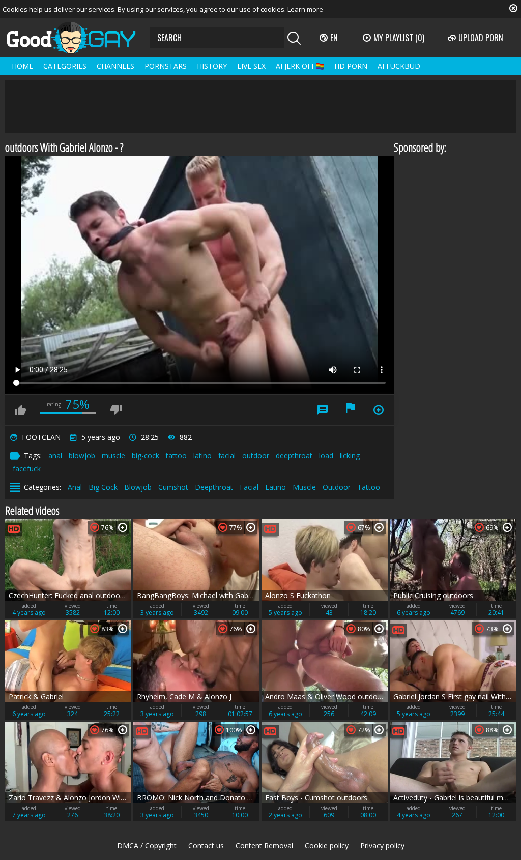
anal (55, 455)
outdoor (255, 455)
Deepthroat (214, 487)
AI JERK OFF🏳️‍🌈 (300, 66)
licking (350, 455)
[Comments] (322, 410)
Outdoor (337, 487)
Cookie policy (327, 845)
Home (22, 66)
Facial (249, 487)
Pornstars (165, 66)
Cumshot (173, 487)
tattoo (176, 455)
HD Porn (350, 66)
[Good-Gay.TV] (77, 37)
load (326, 455)
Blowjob (138, 487)
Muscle (304, 487)
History (212, 66)
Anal (75, 487)
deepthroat (294, 455)
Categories (64, 66)
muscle (113, 455)
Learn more (305, 9)
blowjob (82, 455)
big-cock (145, 455)
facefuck (27, 468)
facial (227, 455)
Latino (275, 487)
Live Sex (251, 66)
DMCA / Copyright (147, 845)
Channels (115, 66)
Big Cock (103, 487)
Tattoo (368, 487)
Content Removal (264, 845)
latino (202, 455)
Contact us (206, 845)
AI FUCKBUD (399, 66)
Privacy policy (382, 845)
